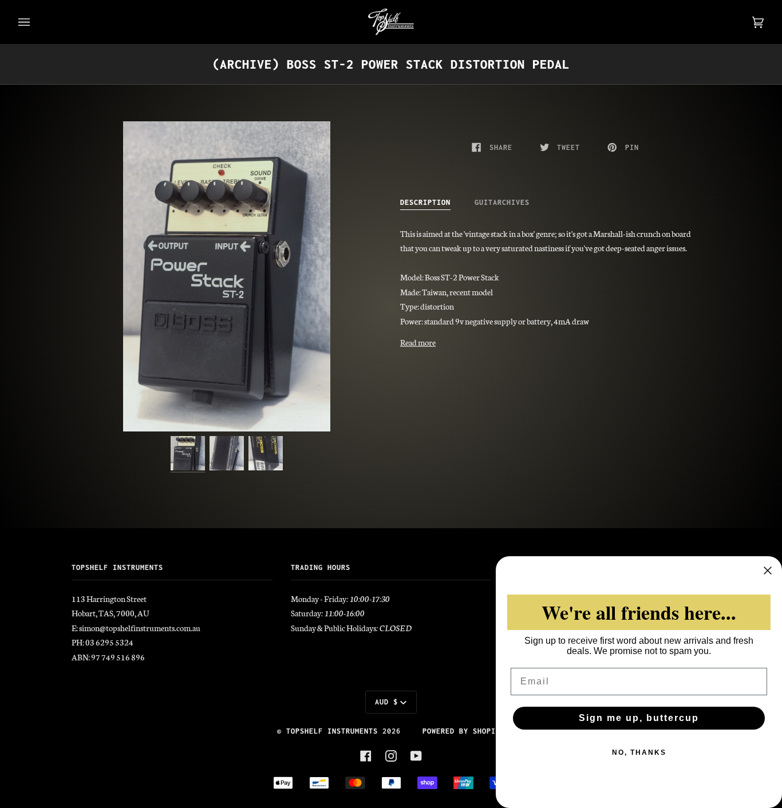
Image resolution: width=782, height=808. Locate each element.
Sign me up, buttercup (639, 718)
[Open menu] (35, 22)
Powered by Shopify (463, 731)
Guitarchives (502, 202)
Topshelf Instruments (332, 731)
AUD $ (386, 702)
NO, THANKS (639, 752)
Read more (418, 342)
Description (425, 202)
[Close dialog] (767, 570)
